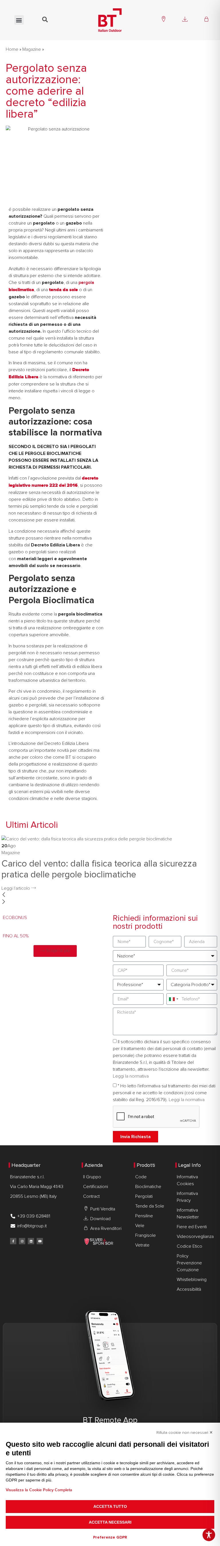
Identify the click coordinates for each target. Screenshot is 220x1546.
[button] (19, 20)
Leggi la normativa (131, 1076)
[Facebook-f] (13, 1241)
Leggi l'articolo (16, 888)
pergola (86, 282)
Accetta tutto (110, 1506)
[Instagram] (22, 1241)
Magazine (31, 49)
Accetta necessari (110, 1522)
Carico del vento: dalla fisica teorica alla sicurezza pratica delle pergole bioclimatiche (99, 869)
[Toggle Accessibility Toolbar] (209, 1535)
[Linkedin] (31, 1241)
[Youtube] (40, 1241)
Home (12, 49)
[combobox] (173, 999)
